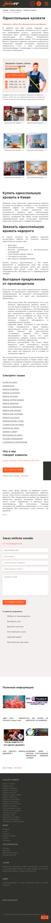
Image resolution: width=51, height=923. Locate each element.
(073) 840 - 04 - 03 (17, 87)
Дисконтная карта (10, 853)
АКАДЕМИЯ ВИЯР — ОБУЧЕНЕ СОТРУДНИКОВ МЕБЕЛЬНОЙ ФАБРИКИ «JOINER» (37, 755)
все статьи (7, 768)
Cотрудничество (9, 855)
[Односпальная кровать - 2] (36, 113)
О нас (5, 831)
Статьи (5, 838)
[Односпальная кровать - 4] (36, 141)
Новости (6, 834)
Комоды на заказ (11, 428)
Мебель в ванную (11, 389)
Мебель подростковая (13, 400)
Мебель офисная (10, 403)
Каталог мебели (9, 836)
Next (7, 521)
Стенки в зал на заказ (13, 424)
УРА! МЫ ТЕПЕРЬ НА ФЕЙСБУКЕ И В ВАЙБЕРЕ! (37, 719)
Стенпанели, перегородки (15, 442)
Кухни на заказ (10, 382)
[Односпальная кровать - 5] (14, 168)
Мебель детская (10, 396)
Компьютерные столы (13, 421)
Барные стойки (10, 431)
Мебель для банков (12, 410)
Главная (6, 829)
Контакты (6, 840)
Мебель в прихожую (12, 407)
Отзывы (6, 848)
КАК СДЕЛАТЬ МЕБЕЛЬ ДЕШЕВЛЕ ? (14, 752)
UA (32, 3)
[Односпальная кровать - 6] (36, 168)
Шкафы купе (8, 386)
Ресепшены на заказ (12, 435)
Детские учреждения (13, 439)
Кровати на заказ (11, 417)
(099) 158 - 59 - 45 (17, 82)
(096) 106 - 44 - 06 (17, 84)
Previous (44, 521)
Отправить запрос (14, 602)
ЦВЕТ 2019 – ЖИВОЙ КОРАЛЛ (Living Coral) (14, 719)
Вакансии (7, 850)
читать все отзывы (11, 476)
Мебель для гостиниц (13, 414)
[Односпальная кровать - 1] (14, 113)
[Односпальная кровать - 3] (14, 141)
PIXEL (44, 917)
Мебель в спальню (11, 393)
